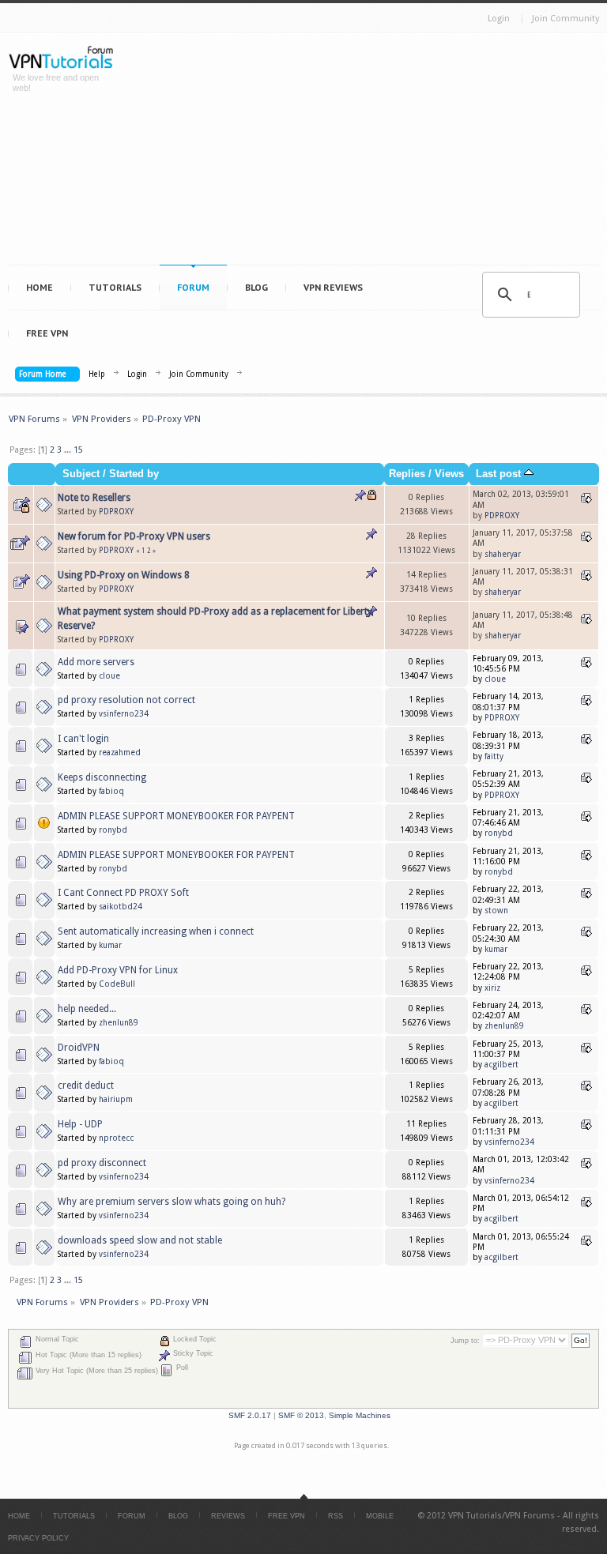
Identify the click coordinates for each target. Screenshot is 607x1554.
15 (78, 450)
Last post (500, 474)
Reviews (228, 1516)
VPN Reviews (333, 287)
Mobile (380, 1516)
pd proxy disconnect (102, 1162)
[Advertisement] (368, 152)
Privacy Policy (38, 1538)
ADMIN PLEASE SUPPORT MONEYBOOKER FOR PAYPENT (176, 816)
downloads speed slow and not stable (140, 1240)
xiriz (492, 988)
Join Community (565, 18)
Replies (407, 474)
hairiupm (116, 1099)
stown (496, 910)
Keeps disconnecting (102, 777)
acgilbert (501, 1064)
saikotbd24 (120, 906)
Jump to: (465, 1341)
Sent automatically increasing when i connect (156, 931)
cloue (109, 676)
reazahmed (120, 752)
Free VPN (47, 333)
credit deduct (86, 1085)
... (69, 450)
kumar (110, 945)
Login (499, 18)
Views (449, 474)
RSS (335, 1516)
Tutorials (115, 287)
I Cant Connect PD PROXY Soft (123, 892)
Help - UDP (80, 1124)
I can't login (83, 738)
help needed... (87, 1008)
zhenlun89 (118, 1022)
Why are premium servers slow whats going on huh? (171, 1201)
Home (39, 287)
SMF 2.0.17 (249, 1415)
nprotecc (116, 1138)
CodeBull (117, 984)
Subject (81, 474)
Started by (134, 474)
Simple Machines (359, 1415)
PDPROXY (116, 511)
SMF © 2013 (301, 1415)
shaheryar (502, 554)
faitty (493, 756)
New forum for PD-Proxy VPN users (134, 536)
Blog (256, 287)
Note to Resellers (94, 497)
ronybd (113, 830)
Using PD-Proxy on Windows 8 (124, 575)
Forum (193, 287)
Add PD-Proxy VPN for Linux (118, 970)
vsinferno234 (124, 713)
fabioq (111, 791)
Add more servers (96, 662)
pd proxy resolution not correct (126, 700)
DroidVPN (79, 1047)
